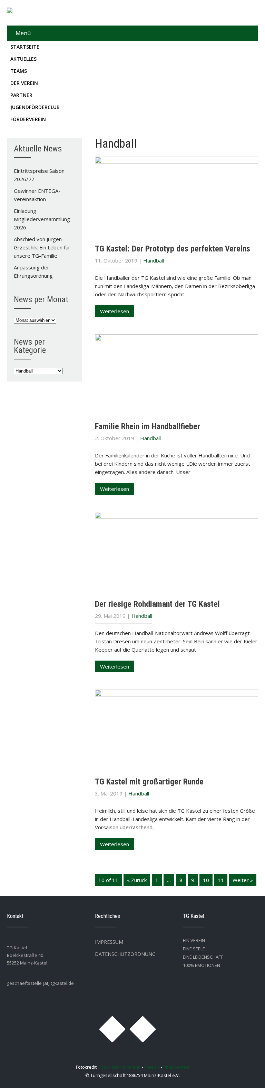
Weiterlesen (114, 311)
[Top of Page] (245, 1073)
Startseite (24, 46)
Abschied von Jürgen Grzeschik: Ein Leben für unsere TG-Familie (42, 247)
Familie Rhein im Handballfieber (147, 426)
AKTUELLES (23, 59)
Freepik (152, 1067)
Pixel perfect (176, 1067)
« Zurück (137, 880)
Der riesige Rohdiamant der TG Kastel (157, 604)
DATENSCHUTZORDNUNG (125, 954)
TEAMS (18, 71)
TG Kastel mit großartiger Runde (149, 782)
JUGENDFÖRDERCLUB (35, 107)
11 (221, 880)
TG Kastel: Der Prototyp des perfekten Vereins (172, 249)
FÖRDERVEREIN (28, 119)
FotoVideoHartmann (120, 1067)
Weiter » (243, 880)
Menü (23, 33)
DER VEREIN (24, 83)
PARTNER (21, 95)
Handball (153, 260)
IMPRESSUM (109, 942)
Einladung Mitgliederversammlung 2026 (42, 219)
